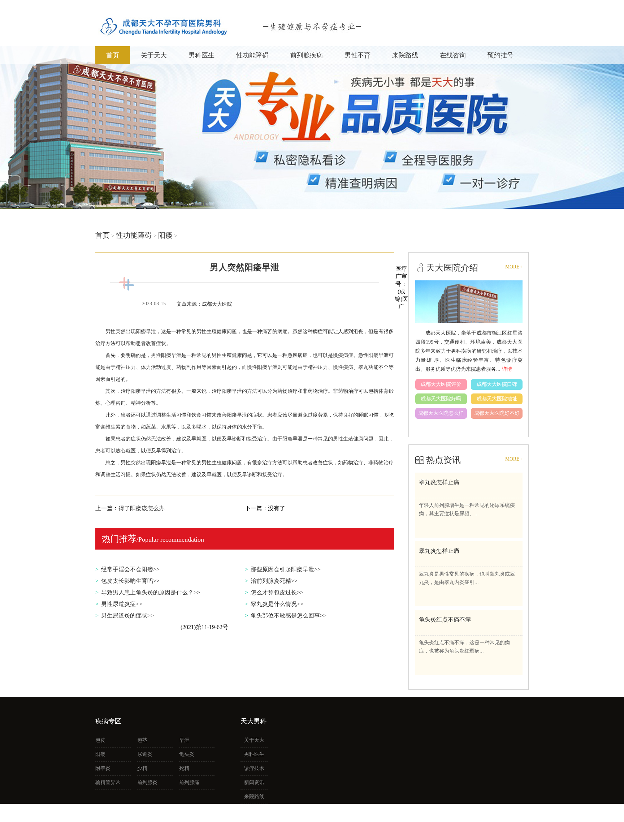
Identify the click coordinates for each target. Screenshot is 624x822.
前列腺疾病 (306, 55)
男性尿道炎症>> (121, 604)
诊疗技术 (254, 768)
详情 (507, 369)
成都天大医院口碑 (497, 384)
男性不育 (357, 55)
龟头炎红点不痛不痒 (445, 619)
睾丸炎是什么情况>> (277, 604)
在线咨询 (453, 55)
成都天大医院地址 (497, 398)
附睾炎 (102, 768)
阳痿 (165, 235)
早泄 (184, 740)
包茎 (142, 740)
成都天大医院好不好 (497, 413)
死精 (184, 768)
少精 (142, 768)
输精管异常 (108, 782)
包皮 (100, 740)
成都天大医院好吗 (441, 398)
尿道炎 (144, 754)
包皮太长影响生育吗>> (130, 581)
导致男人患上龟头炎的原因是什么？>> (150, 592)
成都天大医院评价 (441, 384)
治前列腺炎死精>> (274, 581)
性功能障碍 (252, 55)
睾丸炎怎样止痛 (439, 482)
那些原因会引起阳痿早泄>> (286, 569)
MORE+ (514, 267)
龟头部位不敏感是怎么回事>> (288, 615)
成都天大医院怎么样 (441, 413)
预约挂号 (501, 55)
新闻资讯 (254, 782)
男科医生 (201, 55)
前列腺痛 (189, 782)
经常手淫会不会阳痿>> (130, 569)
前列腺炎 (147, 782)
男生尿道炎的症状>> (127, 615)
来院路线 (405, 55)
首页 (112, 55)
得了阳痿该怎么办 (141, 508)
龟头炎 (186, 754)
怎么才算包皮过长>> (277, 592)
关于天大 (154, 55)
